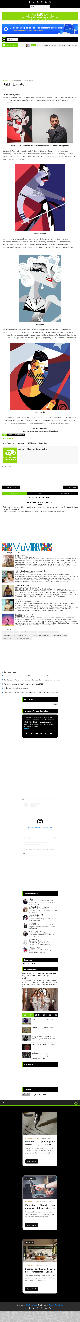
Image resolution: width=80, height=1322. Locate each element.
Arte (10, 81)
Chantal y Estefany (35, 947)
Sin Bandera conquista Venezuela (16, 688)
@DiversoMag (41, 428)
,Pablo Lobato (11, 89)
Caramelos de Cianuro (13, 635)
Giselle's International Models (44, 1044)
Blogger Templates (56, 1305)
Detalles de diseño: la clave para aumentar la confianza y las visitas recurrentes (32, 680)
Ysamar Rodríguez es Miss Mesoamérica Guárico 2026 (23, 684)
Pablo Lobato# (19, 435)
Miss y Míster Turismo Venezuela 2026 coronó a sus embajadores (27, 676)
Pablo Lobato (17, 81)
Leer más (30, 1161)
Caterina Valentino (41, 635)
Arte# (10, 435)
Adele (28, 635)
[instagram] (49, 2)
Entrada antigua (70, 487)
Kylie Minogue (9, 639)
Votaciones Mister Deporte (43, 1027)
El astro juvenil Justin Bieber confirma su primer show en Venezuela (43, 1038)
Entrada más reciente (11, 487)
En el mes (40, 1015)
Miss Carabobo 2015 (36, 915)
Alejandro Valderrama (36, 931)
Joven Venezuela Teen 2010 (43, 1019)
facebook (65, 493)
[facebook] (29, 2)
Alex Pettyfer (20, 600)
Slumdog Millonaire (36, 939)
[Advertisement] (40, 63)
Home (5, 81)
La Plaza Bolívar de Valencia (39, 907)
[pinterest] (37, 2)
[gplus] (36, 733)
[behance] (45, 2)
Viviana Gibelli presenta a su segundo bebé (30, 571)
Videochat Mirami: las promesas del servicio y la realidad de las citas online (40, 1208)
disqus (39, 493)
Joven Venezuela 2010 (23, 585)
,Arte (5, 89)
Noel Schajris (19, 555)
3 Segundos (33, 923)
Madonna (7, 632)
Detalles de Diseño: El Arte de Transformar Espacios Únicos (40, 1272)
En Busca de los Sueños (24, 614)
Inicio (26, 729)
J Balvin (31, 899)
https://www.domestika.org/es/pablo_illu (35, 420)
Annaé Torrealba (28, 632)
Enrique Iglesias (60, 635)
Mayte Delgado (24, 639)
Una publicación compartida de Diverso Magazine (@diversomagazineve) (48, 849)
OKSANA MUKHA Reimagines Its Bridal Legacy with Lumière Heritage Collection (45, 45)
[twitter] (33, 2)
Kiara (15, 632)
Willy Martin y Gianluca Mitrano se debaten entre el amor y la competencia (31, 692)
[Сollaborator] (40, 29)
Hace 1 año (51, 1015)
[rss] (41, 2)
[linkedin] (41, 733)
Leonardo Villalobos (48, 632)
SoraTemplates (31, 1305)
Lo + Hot (28, 1015)
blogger (14, 493)
